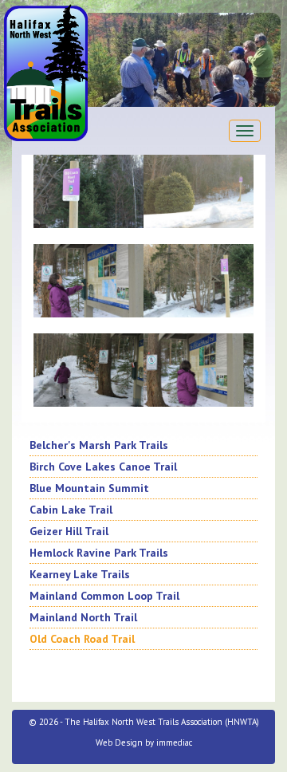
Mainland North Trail (83, 617)
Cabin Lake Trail (70, 509)
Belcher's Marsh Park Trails (98, 445)
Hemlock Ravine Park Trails (98, 553)
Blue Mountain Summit (89, 488)
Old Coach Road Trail (82, 639)
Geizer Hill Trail (68, 531)
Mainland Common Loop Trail (104, 596)
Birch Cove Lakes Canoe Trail (103, 466)
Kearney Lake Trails (79, 574)
